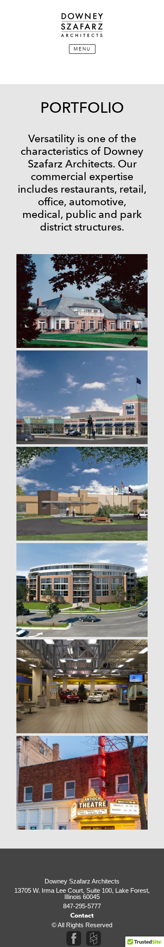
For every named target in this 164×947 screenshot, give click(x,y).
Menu (82, 49)
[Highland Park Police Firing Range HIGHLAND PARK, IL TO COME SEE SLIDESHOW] (82, 494)
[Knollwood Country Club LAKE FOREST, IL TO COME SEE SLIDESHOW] (82, 301)
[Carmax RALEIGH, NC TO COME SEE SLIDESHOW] (82, 686)
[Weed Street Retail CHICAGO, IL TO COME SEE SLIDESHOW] (82, 397)
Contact (82, 915)
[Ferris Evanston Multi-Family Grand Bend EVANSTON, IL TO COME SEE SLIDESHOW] (82, 590)
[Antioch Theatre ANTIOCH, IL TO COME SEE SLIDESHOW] (82, 783)
